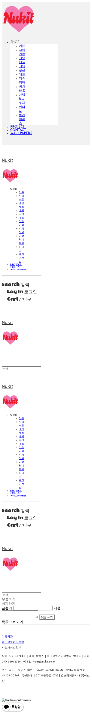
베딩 (22, 66)
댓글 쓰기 (47, 617)
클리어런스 (22, 119)
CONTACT (18, 130)
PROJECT (17, 127)
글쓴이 (7, 608)
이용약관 (7, 636)
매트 (22, 74)
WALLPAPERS (21, 133)
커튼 (22, 46)
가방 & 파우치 (22, 99)
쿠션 (22, 70)
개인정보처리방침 (13, 642)
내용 (57, 608)
